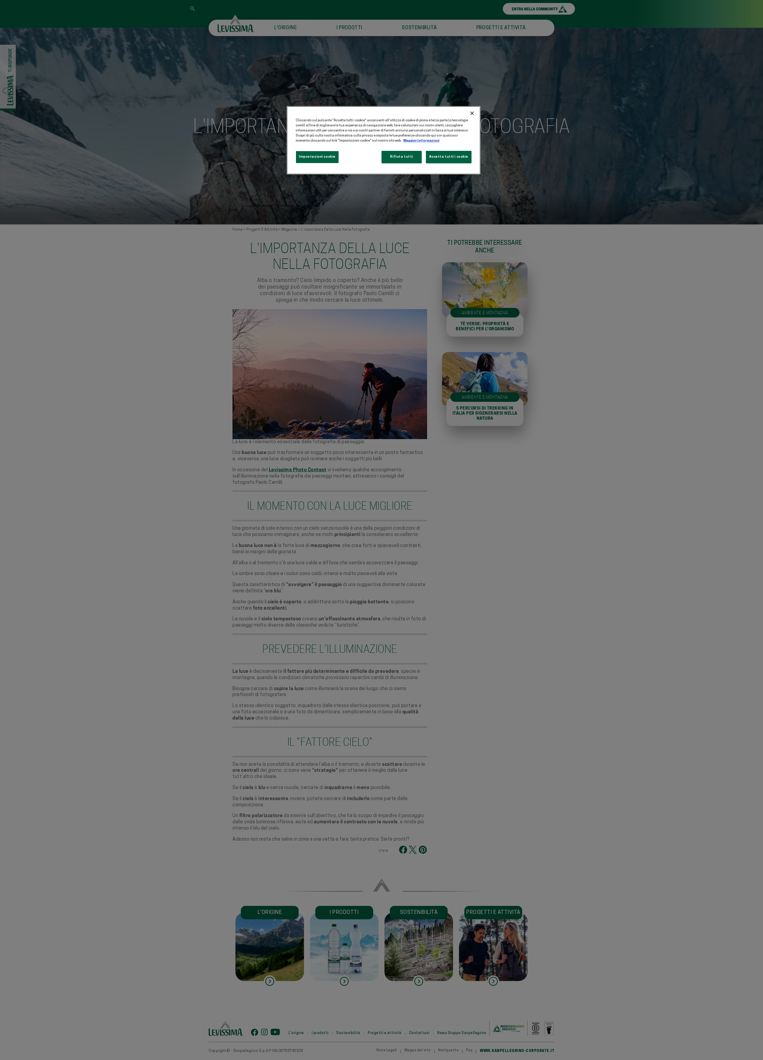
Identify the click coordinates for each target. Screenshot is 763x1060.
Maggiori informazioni (421, 140)
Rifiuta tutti (401, 157)
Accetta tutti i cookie (448, 157)
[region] (383, 140)
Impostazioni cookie (317, 157)
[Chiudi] (472, 113)
